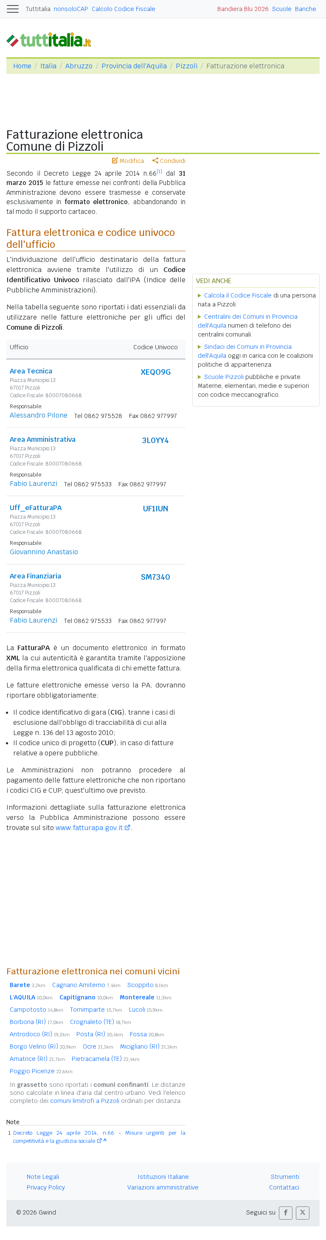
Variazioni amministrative (163, 1187)
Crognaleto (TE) (100, 1022)
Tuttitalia (38, 9)
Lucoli (146, 1009)
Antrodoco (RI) (40, 1034)
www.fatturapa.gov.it (89, 827)
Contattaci (284, 1187)
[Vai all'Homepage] (52, 39)
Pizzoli (186, 66)
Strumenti (285, 1177)
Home (22, 66)
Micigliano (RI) (148, 1046)
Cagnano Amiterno (86, 985)
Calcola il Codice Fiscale (238, 295)
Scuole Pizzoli (224, 377)
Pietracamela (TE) (106, 1059)
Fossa (147, 1034)
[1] (159, 171)
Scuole (282, 9)
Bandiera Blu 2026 (243, 9)
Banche (305, 9)
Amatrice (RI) (37, 1059)
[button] (285, 1213)
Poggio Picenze (41, 1071)
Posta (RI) (99, 1034)
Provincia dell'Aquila (134, 66)
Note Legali (43, 1177)
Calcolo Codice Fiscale (123, 9)
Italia (48, 66)
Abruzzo (79, 66)
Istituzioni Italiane (163, 1177)
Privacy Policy (46, 1187)
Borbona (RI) (36, 1022)
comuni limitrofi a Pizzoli (84, 1101)
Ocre (98, 1046)
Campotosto (36, 1009)
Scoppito (147, 985)
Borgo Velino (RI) (43, 1046)
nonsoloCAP (71, 9)
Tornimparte (96, 1009)
